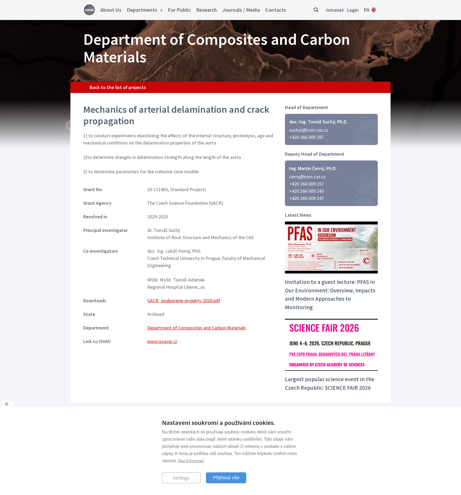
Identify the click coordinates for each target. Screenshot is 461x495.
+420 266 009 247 (306, 198)
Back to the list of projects (118, 87)
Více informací (191, 460)
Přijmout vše (226, 477)
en (366, 10)
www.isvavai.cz (162, 341)
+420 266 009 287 (306, 137)
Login (353, 10)
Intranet (335, 10)
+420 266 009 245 (306, 191)
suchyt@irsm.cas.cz (308, 130)
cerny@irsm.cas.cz (307, 177)
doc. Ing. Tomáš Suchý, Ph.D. (318, 122)
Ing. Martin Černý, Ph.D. (313, 168)
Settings (181, 477)
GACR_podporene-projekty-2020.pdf (183, 300)
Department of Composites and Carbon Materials (196, 328)
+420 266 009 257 (306, 184)
